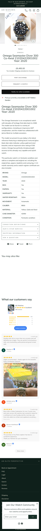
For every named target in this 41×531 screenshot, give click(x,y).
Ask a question (11, 237)
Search (4, 482)
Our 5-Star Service (13, 229)
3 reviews (9, 403)
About (4, 478)
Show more (20, 451)
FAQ (3, 471)
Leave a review (20, 328)
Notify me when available (20, 92)
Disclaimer (5, 499)
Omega (20, 52)
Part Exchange (20, 77)
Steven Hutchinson (12, 424)
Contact (4, 485)
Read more (7, 419)
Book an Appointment (9, 468)
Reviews (4, 488)
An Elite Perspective (12, 461)
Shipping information (14, 233)
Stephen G (9, 349)
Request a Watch (20, 84)
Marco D (9, 444)
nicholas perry (10, 401)
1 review (8, 351)
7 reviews (9, 426)
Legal (3, 475)
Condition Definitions (14, 224)
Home (20, 49)
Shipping (17, 71)
